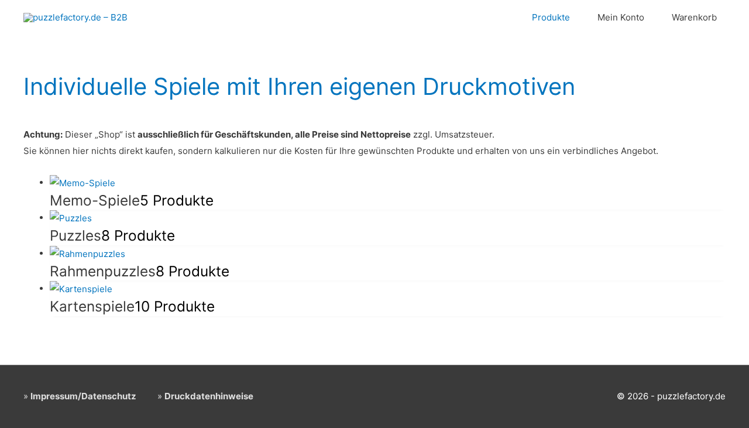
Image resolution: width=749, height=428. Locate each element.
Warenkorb (694, 17)
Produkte (551, 17)
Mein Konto (620, 17)
